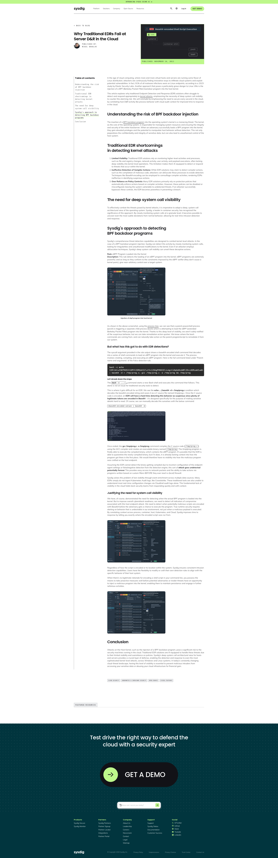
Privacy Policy (138, 852)
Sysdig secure (79, 823)
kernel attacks (146, 96)
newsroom (127, 833)
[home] (79, 8)
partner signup (104, 826)
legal (125, 840)
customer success (154, 833)
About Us (126, 823)
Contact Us (200, 852)
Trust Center (186, 852)
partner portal (103, 836)
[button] (96, 8)
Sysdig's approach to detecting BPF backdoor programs (87, 115)
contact (126, 836)
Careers (126, 830)
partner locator (104, 830)
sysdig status (152, 826)
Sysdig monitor (80, 826)
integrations (103, 833)
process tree (153, 326)
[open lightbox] (136, 291)
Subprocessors (154, 852)
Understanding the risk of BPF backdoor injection (87, 87)
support (150, 823)
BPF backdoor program (133, 122)
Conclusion (80, 121)
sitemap (126, 843)
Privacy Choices (170, 852)
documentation (153, 830)
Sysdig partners (104, 823)
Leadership (127, 826)
